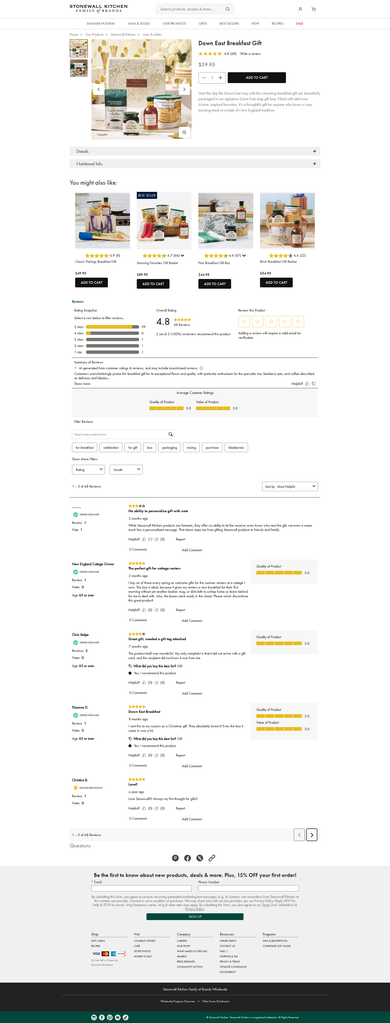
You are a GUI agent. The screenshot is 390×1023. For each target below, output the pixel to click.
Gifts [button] (203, 23)
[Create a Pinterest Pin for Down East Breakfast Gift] (177, 858)
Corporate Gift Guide (277, 946)
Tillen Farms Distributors (216, 1001)
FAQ (222, 951)
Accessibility (228, 972)
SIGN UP (195, 916)
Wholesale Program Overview (177, 1001)
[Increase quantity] (222, 77)
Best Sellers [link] (229, 23)
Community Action (190, 967)
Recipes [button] (277, 23)
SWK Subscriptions (275, 941)
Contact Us (227, 946)
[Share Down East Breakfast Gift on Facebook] (189, 858)
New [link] (255, 23)
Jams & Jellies (152, 34)
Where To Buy (143, 956)
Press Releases (186, 961)
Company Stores (145, 941)
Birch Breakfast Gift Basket (278, 261)
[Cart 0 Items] (314, 9)
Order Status (228, 941)
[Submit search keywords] (228, 9)
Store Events (142, 951)
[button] (300, 9)
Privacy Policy (194, 909)
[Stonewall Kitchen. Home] (98, 9)
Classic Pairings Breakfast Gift (95, 261)
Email (97, 882)
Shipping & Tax (229, 956)
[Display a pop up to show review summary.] (183, 256)
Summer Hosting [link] (101, 23)
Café (137, 946)
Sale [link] (299, 23)
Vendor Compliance (233, 967)
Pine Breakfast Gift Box (214, 262)
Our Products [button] (174, 23)
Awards (182, 956)
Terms (266, 904)
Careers (182, 941)
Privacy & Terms (230, 961)
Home (74, 34)
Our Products (95, 34)
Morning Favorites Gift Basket (157, 262)
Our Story (183, 946)
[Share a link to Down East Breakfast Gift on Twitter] (201, 858)
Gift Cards (98, 941)
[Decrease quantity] (203, 77)
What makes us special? (192, 951)
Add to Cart (257, 77)
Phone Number (209, 882)
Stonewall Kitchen (123, 34)
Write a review (250, 53)
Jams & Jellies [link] (139, 23)
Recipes (95, 946)
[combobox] (195, 9)
